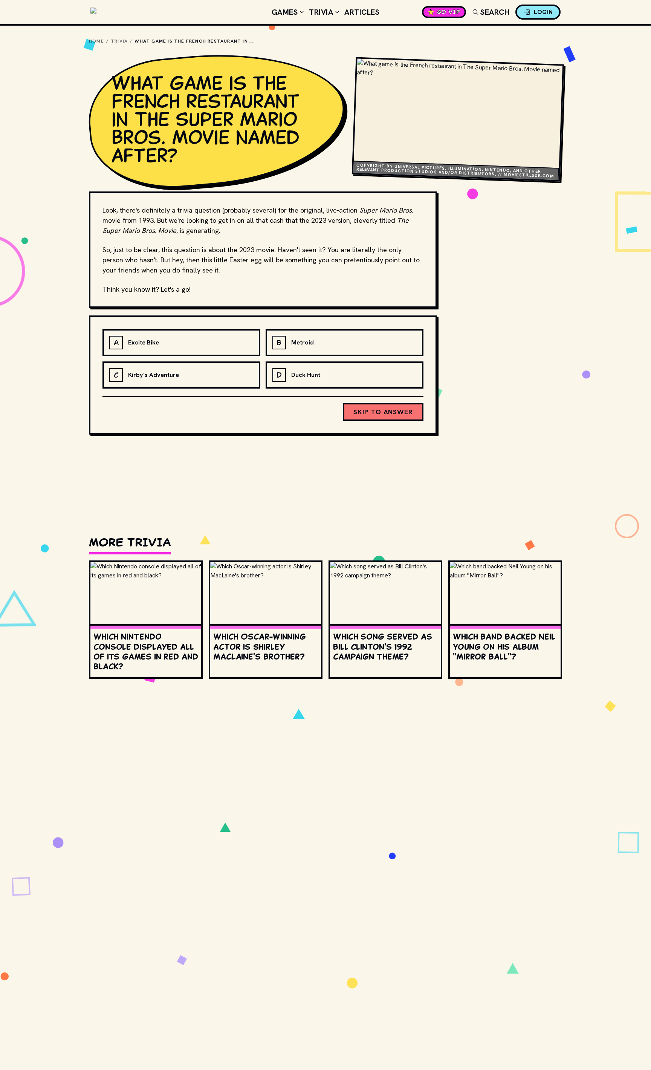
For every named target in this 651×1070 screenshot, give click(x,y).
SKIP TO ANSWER (383, 411)
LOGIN (543, 12)
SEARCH (494, 12)
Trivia (321, 12)
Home (96, 41)
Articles (361, 12)
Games (285, 12)
